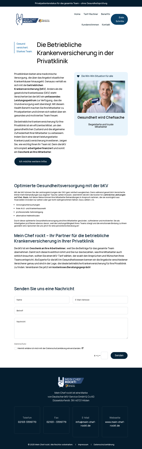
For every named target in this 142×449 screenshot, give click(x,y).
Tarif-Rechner (90, 14)
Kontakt (106, 24)
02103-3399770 (27, 422)
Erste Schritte (120, 19)
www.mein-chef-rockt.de (115, 423)
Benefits (105, 14)
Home (77, 14)
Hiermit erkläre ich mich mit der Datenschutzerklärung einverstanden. (49, 348)
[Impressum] (88, 444)
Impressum (83, 444)
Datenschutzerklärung (104, 444)
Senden (119, 355)
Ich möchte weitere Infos (33, 161)
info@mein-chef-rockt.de (86, 423)
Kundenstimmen (90, 24)
